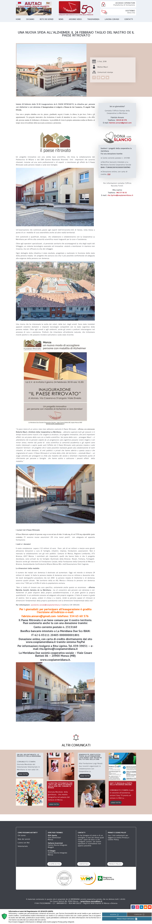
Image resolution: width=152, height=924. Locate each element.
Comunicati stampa (105, 72)
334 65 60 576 (121, 120)
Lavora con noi (112, 19)
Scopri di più (54, 864)
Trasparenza (93, 19)
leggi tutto (23, 774)
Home (18, 19)
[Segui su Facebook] (94, 77)
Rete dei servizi (46, 19)
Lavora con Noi (24, 843)
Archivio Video (75, 19)
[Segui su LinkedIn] (107, 77)
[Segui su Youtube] (103, 77)
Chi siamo (30, 19)
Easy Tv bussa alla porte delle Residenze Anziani (121, 784)
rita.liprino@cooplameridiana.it (120, 195)
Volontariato (23, 846)
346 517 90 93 (121, 193)
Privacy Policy (115, 864)
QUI (108, 174)
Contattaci (84, 864)
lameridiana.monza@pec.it (91, 901)
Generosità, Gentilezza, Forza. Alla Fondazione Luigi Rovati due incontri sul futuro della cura (90, 757)
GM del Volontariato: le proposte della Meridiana (29, 755)
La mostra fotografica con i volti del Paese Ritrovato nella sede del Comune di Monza (60, 785)
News (61, 19)
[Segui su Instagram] (98, 77)
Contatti (128, 19)
